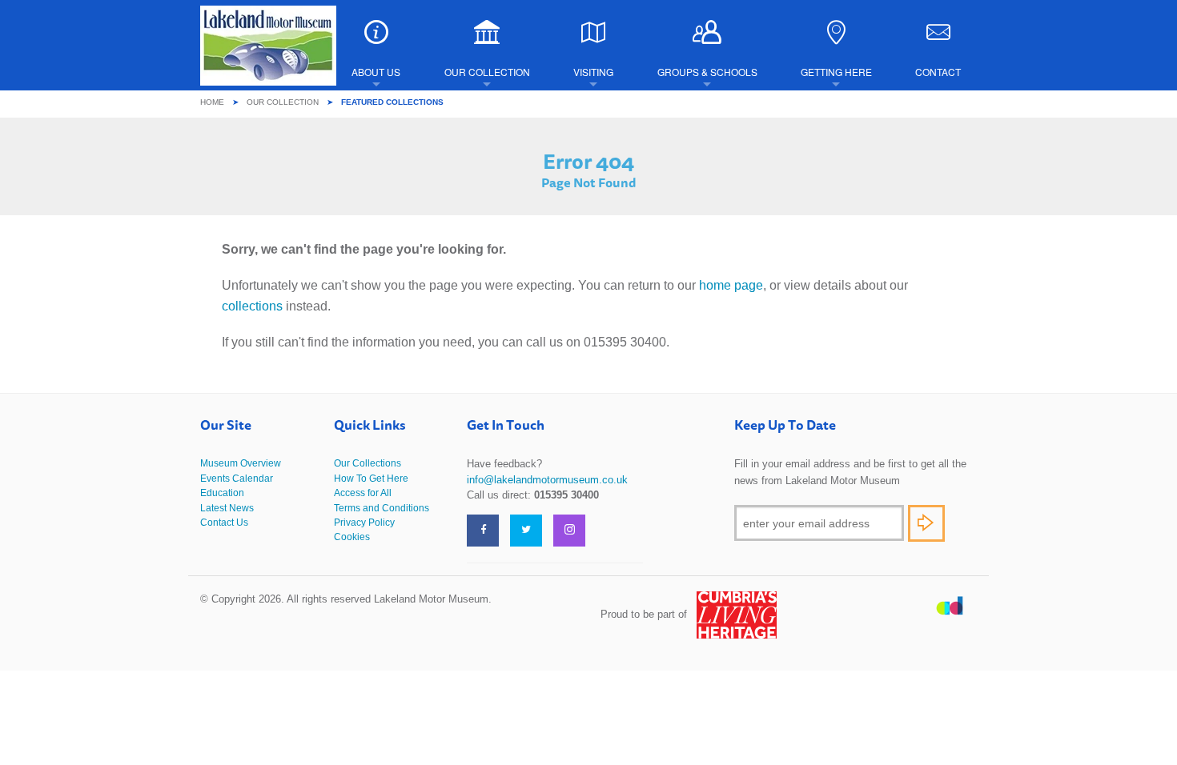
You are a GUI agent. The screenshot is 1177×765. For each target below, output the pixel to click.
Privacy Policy (364, 522)
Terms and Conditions (381, 508)
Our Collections (367, 463)
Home (212, 102)
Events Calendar (236, 478)
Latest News (227, 508)
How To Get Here (371, 478)
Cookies (352, 537)
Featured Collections (392, 102)
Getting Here (836, 71)
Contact (938, 71)
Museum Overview (240, 463)
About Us (375, 71)
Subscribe (926, 523)
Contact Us (224, 522)
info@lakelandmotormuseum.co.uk (547, 480)
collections (252, 306)
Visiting (593, 71)
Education (222, 493)
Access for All (363, 493)
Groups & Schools (707, 71)
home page (731, 285)
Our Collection (487, 71)
